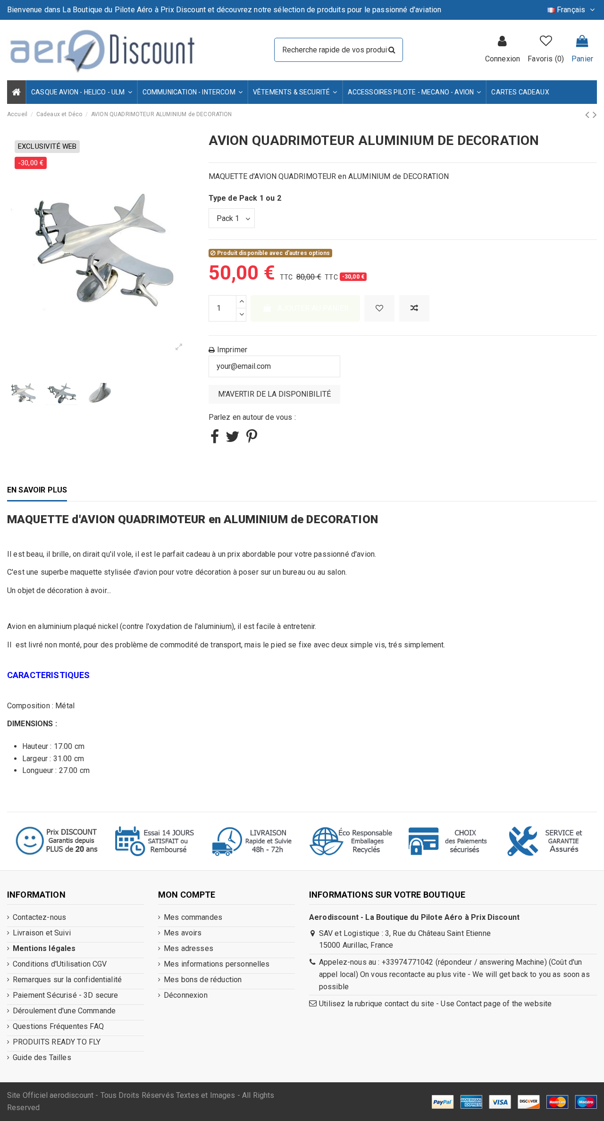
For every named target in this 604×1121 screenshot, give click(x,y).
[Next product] (595, 114)
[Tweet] (233, 439)
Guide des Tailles (42, 1057)
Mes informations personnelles (217, 964)
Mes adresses (188, 948)
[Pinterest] (251, 439)
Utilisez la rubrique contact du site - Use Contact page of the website (435, 1003)
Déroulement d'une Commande (64, 1010)
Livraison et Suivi (42, 932)
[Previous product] (588, 114)
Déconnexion (186, 995)
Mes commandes (193, 917)
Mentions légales (44, 948)
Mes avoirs (183, 932)
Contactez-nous (39, 917)
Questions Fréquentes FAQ (58, 1026)
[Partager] (214, 439)
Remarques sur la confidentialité (67, 979)
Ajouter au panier (313, 308)
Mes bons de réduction (203, 979)
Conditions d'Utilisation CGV (60, 964)
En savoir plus (37, 489)
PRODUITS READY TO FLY (57, 1041)
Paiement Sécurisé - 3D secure (65, 995)
